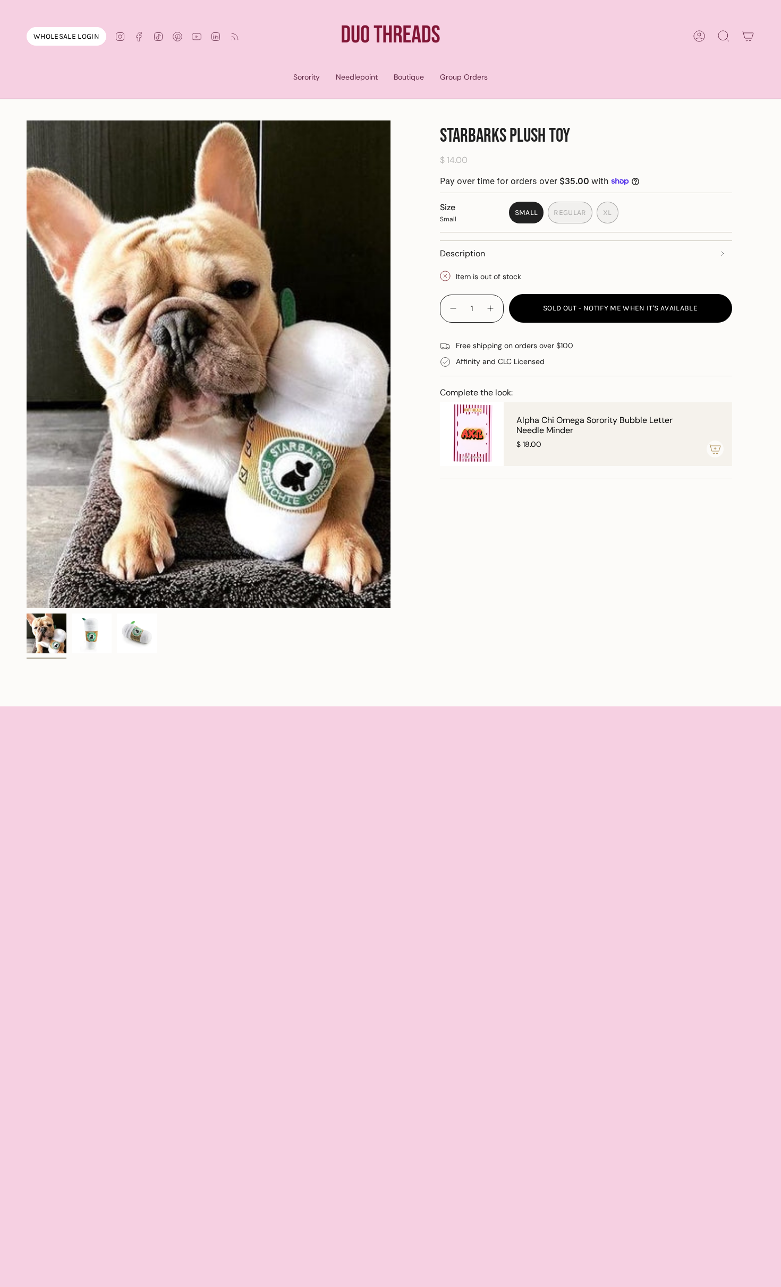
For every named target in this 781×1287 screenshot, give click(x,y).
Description (462, 252)
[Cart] (748, 36)
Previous (26, 364)
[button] (306, 78)
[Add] (715, 448)
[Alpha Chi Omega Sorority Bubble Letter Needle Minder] (472, 434)
